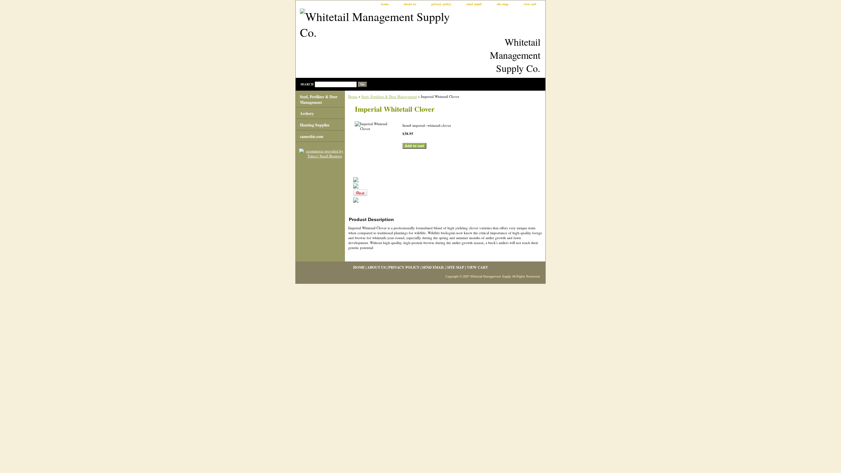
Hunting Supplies (315, 125)
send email (474, 4)
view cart (530, 4)
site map (503, 4)
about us (410, 4)
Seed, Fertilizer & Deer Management (389, 96)
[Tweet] (355, 180)
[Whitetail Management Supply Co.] (378, 25)
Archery (307, 113)
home (385, 4)
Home (352, 96)
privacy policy (441, 4)
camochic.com (311, 136)
